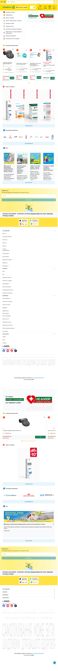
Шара (4, 339)
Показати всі (28, 125)
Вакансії (4, 245)
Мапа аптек (5, 239)
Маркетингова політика (7, 325)
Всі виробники (28, 143)
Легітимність (5, 331)
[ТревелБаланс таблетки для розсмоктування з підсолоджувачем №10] (35, 55)
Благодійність (5, 265)
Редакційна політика (7, 322)
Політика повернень (7, 315)
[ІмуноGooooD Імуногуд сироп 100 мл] (49, 55)
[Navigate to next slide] (54, 65)
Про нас (4, 233)
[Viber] (23, 224)
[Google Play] (34, 220)
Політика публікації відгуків (8, 328)
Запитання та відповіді (7, 301)
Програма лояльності (7, 277)
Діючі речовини (6, 313)
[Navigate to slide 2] (23, 440)
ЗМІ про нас (5, 262)
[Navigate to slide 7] (29, 440)
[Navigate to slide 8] (30, 440)
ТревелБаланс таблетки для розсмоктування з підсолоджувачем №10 (35, 64)
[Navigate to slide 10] (33, 440)
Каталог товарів (22, 7)
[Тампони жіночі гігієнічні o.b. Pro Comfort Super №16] (22, 55)
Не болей (4, 342)
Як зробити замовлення (7, 293)
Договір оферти (6, 283)
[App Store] (23, 220)
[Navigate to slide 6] (28, 440)
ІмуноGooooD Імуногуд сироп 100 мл (49, 66)
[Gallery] (29, 106)
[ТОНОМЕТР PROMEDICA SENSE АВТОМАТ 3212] (8, 54)
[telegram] (34, 224)
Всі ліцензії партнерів (7, 236)
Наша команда (6, 256)
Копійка (4, 336)
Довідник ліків (5, 310)
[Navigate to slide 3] (24, 440)
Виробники (5, 307)
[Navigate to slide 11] (34, 440)
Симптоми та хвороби (7, 280)
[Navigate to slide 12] (35, 440)
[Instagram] (11, 350)
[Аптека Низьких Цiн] (9, 7)
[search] (34, 7)
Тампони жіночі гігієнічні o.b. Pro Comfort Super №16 (21, 64)
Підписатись (29, 199)
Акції (4, 271)
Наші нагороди (6, 253)
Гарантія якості (6, 318)
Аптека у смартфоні (7, 286)
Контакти (5, 242)
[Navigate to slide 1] (28, 82)
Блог (3, 274)
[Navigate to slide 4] (25, 440)
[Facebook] (4, 350)
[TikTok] (15, 350)
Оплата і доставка (6, 304)
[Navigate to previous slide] (4, 65)
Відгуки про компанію (7, 259)
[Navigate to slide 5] (26, 440)
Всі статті (28, 182)
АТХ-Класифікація (6, 298)
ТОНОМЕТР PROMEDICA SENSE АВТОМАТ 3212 (7, 63)
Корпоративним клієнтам (8, 289)
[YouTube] (7, 350)
